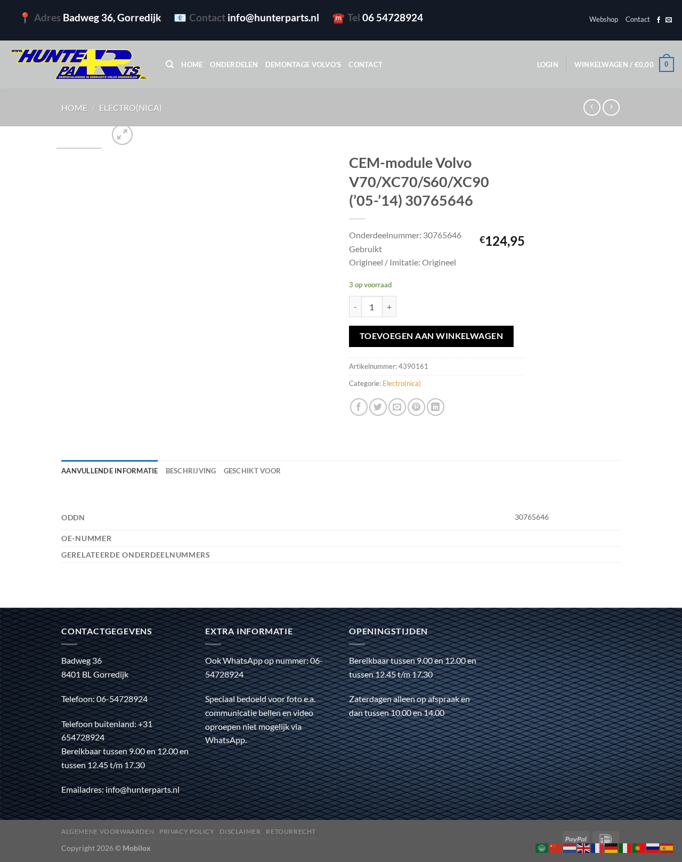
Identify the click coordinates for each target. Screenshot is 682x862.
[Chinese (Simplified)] (556, 847)
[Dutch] (570, 847)
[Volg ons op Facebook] (658, 20)
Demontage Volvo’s (303, 64)
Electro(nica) (130, 107)
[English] (584, 847)
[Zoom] (122, 134)
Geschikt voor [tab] (252, 470)
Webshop (603, 19)
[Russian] (653, 847)
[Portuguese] (639, 847)
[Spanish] (667, 847)
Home (191, 64)
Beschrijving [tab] (191, 470)
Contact (638, 19)
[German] (612, 847)
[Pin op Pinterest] (416, 407)
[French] (598, 847)
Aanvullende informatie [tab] (109, 470)
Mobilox (137, 847)
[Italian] (625, 847)
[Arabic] (542, 847)
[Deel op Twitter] (378, 407)
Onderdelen (234, 64)
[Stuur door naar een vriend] (397, 407)
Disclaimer (240, 831)
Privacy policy (187, 831)
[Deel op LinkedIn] (435, 407)
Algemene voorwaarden (107, 831)
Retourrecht (291, 831)
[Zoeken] (170, 64)
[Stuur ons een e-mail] (668, 20)
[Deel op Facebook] (359, 407)
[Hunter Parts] (79, 64)
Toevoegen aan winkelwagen (432, 336)
